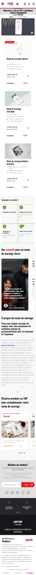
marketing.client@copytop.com (18, 476)
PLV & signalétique (26, 10)
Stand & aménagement (18, 12)
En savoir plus (10, 83)
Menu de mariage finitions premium (17, 162)
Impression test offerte (27, 508)
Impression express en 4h (9, 508)
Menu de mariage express (17, 58)
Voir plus (33, 249)
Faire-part (6, 416)
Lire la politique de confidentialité (11, 566)
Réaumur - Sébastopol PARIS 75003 (16, 308)
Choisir (25, 83)
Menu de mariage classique (14, 110)
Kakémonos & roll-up (10, 10)
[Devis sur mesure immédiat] (25, 4)
